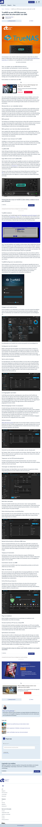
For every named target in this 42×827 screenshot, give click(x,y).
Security (3, 802)
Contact (3, 810)
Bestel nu (23, 668)
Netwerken (4, 804)
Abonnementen (4, 792)
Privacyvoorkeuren (5, 819)
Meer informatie (28, 92)
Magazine (3, 790)
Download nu (27, 693)
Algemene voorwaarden (6, 814)
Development (4, 806)
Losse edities (4, 794)
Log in (3, 18)
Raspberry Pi (15, 165)
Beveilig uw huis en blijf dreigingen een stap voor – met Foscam (28, 85)
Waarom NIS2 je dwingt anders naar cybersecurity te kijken (27, 686)
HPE (3, 172)
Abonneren (31, 2)
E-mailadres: (4, 204)
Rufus (18, 216)
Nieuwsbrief (4, 796)
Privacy (3, 816)
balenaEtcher (12, 216)
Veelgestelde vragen (5, 812)
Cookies (3, 817)
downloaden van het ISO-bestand (29, 215)
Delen (32, 20)
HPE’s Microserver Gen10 (7, 422)
